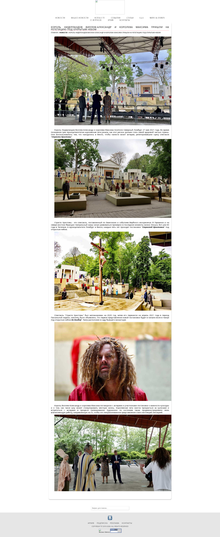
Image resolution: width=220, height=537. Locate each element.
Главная (54, 33)
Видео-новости (79, 18)
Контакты (125, 20)
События (115, 18)
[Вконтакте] (110, 520)
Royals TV (100, 18)
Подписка (102, 523)
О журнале (95, 20)
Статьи (130, 18)
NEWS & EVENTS (157, 18)
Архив (110, 20)
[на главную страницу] (110, 7)
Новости (60, 18)
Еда (141, 18)
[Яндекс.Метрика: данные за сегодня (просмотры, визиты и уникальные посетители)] (104, 531)
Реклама (114, 523)
